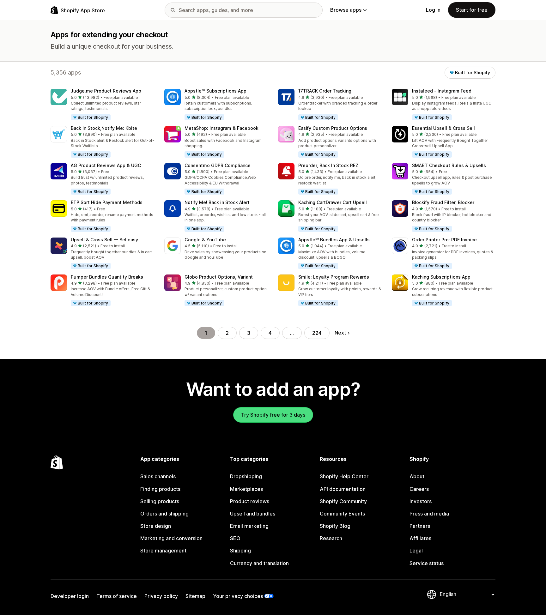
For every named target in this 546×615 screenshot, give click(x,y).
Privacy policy (161, 596)
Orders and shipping (164, 513)
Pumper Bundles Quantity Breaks (107, 277)
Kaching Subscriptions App (441, 277)
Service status (427, 563)
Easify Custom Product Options (332, 128)
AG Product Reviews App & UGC (106, 165)
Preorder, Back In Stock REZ (328, 165)
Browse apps (345, 10)
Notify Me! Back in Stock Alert (217, 202)
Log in (433, 10)
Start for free (472, 10)
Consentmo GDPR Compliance (218, 165)
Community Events (342, 513)
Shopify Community (343, 501)
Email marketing (249, 526)
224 (317, 333)
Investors (421, 501)
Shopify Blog (335, 526)
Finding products (160, 489)
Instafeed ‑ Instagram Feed (441, 90)
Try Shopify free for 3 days (273, 415)
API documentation (343, 489)
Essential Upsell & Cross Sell (443, 128)
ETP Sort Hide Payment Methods (107, 202)
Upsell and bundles (252, 513)
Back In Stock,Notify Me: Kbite (104, 128)
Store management (163, 550)
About (417, 476)
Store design (155, 526)
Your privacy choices (238, 596)
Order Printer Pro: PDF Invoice (444, 239)
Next (340, 332)
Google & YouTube (205, 239)
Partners (420, 526)
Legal (416, 550)
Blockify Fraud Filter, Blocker (443, 202)
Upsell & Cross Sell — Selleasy (104, 239)
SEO (235, 538)
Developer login (70, 596)
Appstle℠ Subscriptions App (215, 90)
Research (331, 538)
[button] (102, 105)
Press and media (429, 513)
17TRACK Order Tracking (324, 90)
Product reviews (249, 501)
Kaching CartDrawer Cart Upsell (332, 202)
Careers (419, 489)
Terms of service (116, 596)
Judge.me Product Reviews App (106, 90)
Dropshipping (246, 476)
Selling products (159, 501)
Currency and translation (259, 563)
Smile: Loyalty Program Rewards (333, 277)
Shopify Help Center (344, 476)
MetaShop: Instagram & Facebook (221, 128)
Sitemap (195, 596)
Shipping (240, 550)
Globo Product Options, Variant (219, 277)
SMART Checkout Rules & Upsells (449, 165)
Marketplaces (246, 489)
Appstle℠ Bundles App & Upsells (334, 239)
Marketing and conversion (171, 538)
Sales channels (158, 476)
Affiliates (420, 538)
